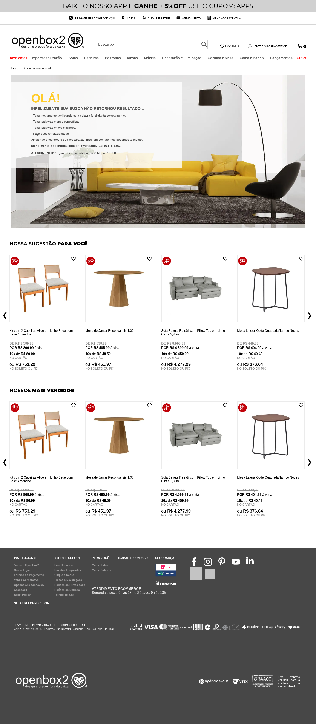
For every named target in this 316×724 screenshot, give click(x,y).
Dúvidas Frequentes (67, 570)
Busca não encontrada (37, 68)
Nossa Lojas (22, 570)
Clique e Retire (158, 18)
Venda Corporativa (226, 18)
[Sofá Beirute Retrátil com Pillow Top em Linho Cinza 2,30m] (195, 289)
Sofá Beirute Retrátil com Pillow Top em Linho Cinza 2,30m (193, 332)
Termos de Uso (64, 594)
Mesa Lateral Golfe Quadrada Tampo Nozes (268, 330)
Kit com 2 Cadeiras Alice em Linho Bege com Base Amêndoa (41, 332)
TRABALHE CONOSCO (133, 558)
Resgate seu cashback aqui (94, 18)
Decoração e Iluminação (181, 58)
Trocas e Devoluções (68, 580)
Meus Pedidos (101, 570)
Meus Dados (100, 565)
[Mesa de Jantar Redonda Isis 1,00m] (119, 289)
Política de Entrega (67, 589)
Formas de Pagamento (29, 575)
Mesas (132, 58)
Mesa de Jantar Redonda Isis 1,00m (110, 330)
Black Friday (22, 594)
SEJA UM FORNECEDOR (31, 603)
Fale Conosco (63, 565)
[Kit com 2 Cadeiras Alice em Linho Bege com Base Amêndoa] (43, 289)
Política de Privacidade (69, 585)
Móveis (150, 58)
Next (309, 315)
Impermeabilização (46, 58)
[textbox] (152, 44)
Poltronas (113, 58)
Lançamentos (281, 58)
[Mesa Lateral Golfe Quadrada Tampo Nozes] (271, 289)
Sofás (73, 58)
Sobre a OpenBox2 (26, 565)
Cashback (20, 589)
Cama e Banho (252, 58)
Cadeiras (91, 58)
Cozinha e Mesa (220, 58)
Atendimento (191, 18)
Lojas (130, 18)
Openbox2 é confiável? (29, 585)
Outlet (301, 58)
